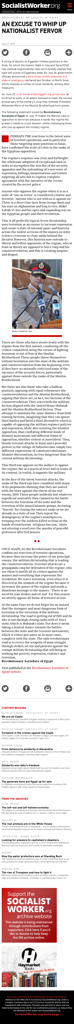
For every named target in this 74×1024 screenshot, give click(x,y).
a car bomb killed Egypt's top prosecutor (41, 94)
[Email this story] (47, 55)
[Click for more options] (68, 55)
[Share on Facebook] (26, 55)
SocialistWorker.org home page (37, 1014)
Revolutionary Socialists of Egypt (30, 17)
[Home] (31, 6)
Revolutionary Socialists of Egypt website (35, 670)
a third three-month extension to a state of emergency (34, 78)
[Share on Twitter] (5, 55)
